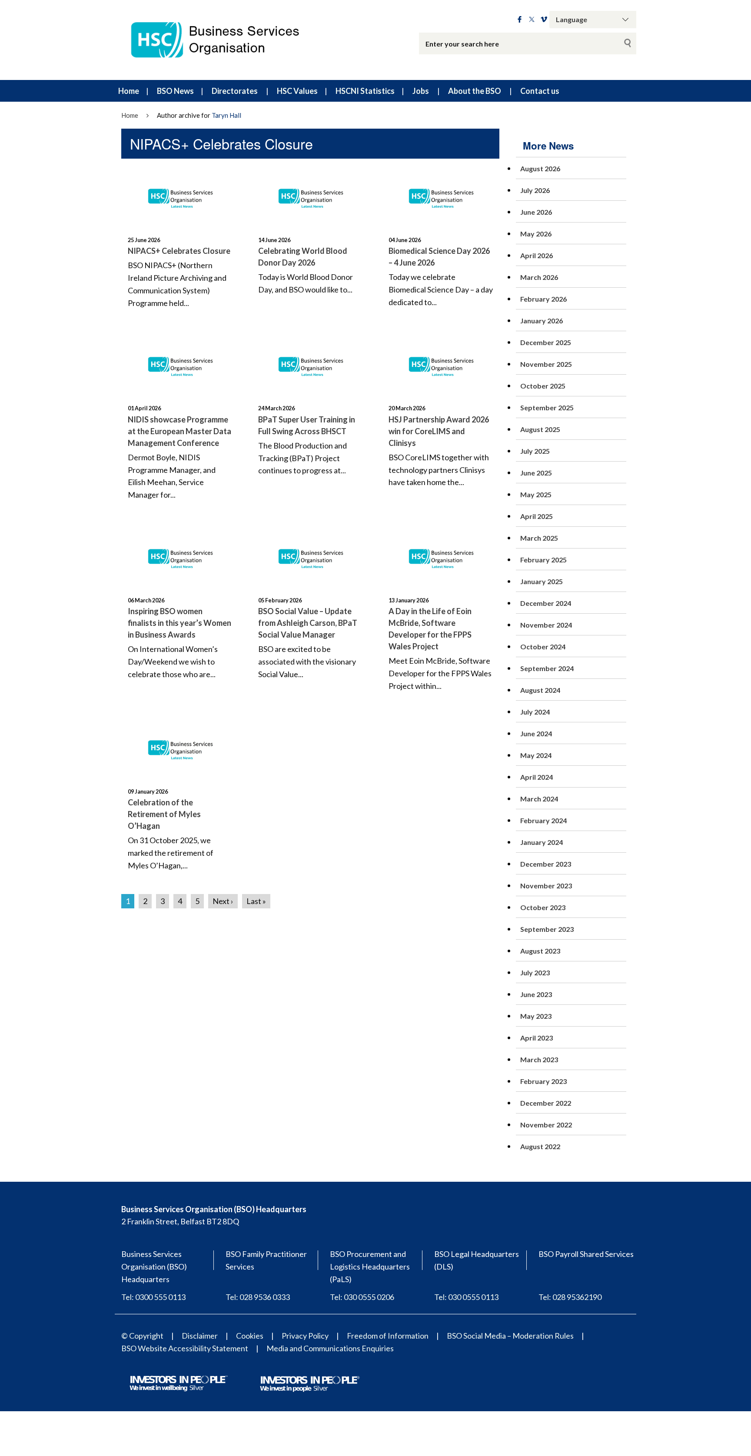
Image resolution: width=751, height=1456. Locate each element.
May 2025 (536, 494)
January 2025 (541, 581)
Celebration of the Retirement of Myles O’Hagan (164, 814)
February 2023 (543, 1081)
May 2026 (536, 233)
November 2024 (546, 625)
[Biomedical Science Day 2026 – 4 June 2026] (440, 196)
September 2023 (547, 929)
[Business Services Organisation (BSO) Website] (223, 40)
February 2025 (543, 559)
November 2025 (546, 364)
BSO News (175, 91)
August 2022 (540, 1146)
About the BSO (474, 91)
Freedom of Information (388, 1335)
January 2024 (541, 842)
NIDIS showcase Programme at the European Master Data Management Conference (179, 431)
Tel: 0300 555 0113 (153, 1297)
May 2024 (536, 755)
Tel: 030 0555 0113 (466, 1297)
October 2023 (542, 907)
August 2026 (540, 168)
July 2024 (535, 712)
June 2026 (536, 212)
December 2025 (545, 342)
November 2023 (546, 885)
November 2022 (546, 1124)
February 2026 (543, 299)
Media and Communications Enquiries (330, 1348)
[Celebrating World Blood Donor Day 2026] (310, 196)
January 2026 (541, 320)
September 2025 (547, 407)
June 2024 (536, 733)
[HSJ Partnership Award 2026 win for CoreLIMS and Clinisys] (440, 364)
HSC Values (297, 91)
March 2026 (539, 277)
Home (128, 91)
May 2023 (536, 1016)
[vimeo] (543, 19)
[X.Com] (531, 19)
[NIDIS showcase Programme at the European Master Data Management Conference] (180, 364)
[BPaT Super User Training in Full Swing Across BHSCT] (310, 364)
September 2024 (547, 668)
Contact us (539, 91)
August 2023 (540, 951)
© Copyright (142, 1335)
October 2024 (542, 646)
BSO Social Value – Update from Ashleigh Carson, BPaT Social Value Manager (307, 622)
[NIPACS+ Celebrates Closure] (180, 196)
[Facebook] (519, 19)
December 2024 (545, 603)
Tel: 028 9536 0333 (258, 1297)
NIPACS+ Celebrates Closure (179, 251)
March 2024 (539, 798)
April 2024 (536, 777)
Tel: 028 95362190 (569, 1297)
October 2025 (542, 386)
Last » (256, 901)
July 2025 (535, 451)
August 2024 (540, 690)
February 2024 (543, 820)
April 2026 (536, 255)
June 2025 (536, 473)
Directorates (235, 91)
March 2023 (539, 1059)
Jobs (420, 91)
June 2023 (536, 994)
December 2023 (545, 864)
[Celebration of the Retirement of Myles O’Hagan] (180, 748)
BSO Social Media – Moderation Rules (510, 1335)
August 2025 (540, 429)
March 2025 (539, 538)
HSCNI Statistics (365, 91)
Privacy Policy (305, 1335)
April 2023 (536, 1038)
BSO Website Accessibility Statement (184, 1348)
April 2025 (536, 516)
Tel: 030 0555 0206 (362, 1297)
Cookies (249, 1335)
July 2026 (535, 190)
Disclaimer (200, 1335)
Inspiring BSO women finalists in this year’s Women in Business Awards (179, 622)
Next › (223, 901)
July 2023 (535, 972)
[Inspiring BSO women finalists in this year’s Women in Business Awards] (180, 556)
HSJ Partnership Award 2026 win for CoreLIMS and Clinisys (439, 431)
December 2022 (545, 1103)
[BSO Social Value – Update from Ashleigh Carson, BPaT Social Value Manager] (310, 556)
